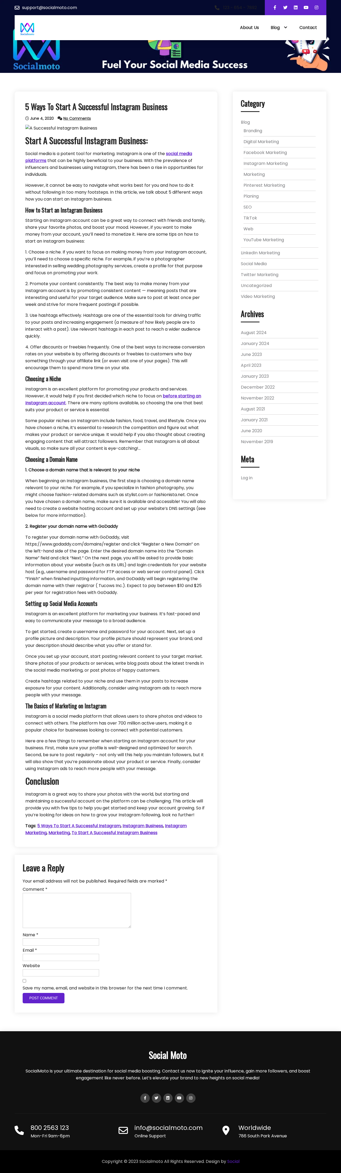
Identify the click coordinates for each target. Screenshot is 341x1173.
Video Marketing (258, 296)
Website (31, 966)
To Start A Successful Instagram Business (114, 833)
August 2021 (253, 409)
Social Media (254, 264)
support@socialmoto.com (49, 8)
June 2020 (251, 431)
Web (248, 229)
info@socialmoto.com (169, 1128)
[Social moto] (27, 29)
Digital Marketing (261, 142)
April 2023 (251, 365)
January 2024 (255, 343)
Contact (308, 27)
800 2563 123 (50, 1128)
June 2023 (251, 354)
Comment (35, 889)
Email (30, 950)
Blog (275, 27)
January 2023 (255, 376)
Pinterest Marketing (264, 185)
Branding (252, 131)
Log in (247, 478)
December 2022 (258, 387)
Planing (251, 196)
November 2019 (257, 442)
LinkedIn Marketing (260, 253)
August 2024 (254, 333)
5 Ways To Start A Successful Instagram (79, 826)
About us (249, 27)
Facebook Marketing (265, 152)
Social (233, 1161)
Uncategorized (256, 285)
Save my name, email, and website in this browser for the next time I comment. (105, 988)
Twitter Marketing (259, 275)
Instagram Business (143, 826)
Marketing (59, 833)
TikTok (250, 218)
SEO (247, 207)
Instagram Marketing (265, 163)
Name (30, 935)
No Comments (77, 118)
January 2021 (254, 420)
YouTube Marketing (263, 240)
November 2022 (257, 398)
